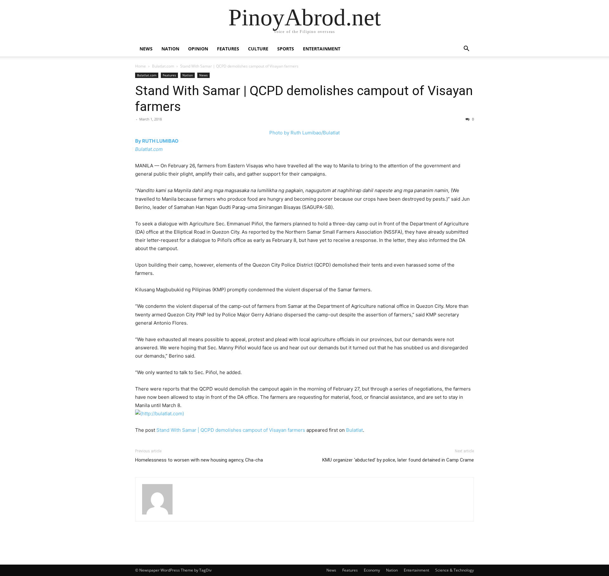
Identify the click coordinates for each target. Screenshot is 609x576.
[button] (466, 49)
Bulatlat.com (163, 66)
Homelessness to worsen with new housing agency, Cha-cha (199, 460)
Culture (258, 49)
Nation (170, 49)
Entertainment (321, 49)
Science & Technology (454, 570)
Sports (285, 49)
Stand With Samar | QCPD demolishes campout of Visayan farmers (230, 430)
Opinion (198, 49)
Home (140, 66)
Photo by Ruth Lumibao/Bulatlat (304, 133)
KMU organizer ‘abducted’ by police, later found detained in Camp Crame (398, 460)
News (146, 49)
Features (228, 49)
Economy (372, 570)
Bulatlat (354, 430)
